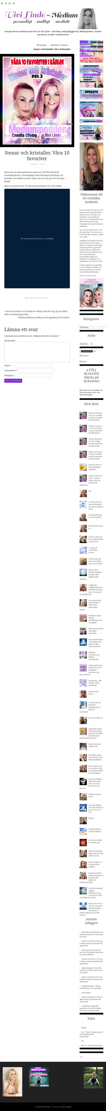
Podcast (45, 298)
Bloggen (91, 818)
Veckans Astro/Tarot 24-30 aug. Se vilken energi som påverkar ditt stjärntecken (91, 943)
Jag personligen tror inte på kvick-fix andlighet (95, 864)
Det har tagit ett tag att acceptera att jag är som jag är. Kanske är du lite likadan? (96, 769)
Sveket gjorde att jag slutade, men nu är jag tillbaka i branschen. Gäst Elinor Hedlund (91, 670)
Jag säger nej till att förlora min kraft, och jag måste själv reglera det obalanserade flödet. (91, 877)
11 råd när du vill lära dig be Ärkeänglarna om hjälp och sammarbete (90, 707)
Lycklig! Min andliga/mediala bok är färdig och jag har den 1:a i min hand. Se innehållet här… (91, 589)
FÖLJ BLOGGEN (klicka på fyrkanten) (91, 375)
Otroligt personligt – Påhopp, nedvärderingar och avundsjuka (95, 619)
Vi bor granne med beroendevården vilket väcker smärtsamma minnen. (90, 605)
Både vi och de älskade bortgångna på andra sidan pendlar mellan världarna (91, 574)
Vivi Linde (46, 1106)
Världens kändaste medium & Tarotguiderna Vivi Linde (43, 317)
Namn (7, 365)
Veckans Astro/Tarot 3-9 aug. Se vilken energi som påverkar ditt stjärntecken (95, 442)
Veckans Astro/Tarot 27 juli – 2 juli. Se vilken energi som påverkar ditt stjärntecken (91, 480)
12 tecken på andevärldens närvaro (93, 550)
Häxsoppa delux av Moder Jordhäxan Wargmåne (95, 467)
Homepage (41, 45)
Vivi (43, 164)
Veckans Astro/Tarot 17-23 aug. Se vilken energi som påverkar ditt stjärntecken (91, 961)
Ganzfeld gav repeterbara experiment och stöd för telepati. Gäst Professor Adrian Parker (90, 1008)
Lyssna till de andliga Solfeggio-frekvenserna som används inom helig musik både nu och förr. (91, 892)
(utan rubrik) (86, 993)
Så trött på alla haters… (93, 693)
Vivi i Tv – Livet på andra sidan (91, 1045)
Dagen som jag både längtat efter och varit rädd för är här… (96, 853)
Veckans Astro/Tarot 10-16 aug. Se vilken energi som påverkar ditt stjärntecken (91, 979)
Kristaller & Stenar (59, 45)
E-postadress (10, 370)
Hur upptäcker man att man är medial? (95, 516)
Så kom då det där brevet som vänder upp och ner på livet (95, 561)
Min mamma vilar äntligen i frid (95, 745)
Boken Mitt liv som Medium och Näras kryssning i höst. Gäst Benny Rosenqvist (91, 392)
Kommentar (9, 340)
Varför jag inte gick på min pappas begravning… (96, 631)
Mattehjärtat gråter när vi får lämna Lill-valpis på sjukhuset (96, 757)
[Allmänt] (83, 362)
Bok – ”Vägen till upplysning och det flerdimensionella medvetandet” (91, 1034)
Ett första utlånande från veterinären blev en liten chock (96, 539)
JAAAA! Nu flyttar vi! (96, 718)
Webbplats (9, 375)
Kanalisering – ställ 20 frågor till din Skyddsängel (95, 683)
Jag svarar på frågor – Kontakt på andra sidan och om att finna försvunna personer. (91, 783)
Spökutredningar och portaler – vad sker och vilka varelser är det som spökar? (91, 970)
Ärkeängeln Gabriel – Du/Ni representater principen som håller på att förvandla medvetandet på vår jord (91, 733)
